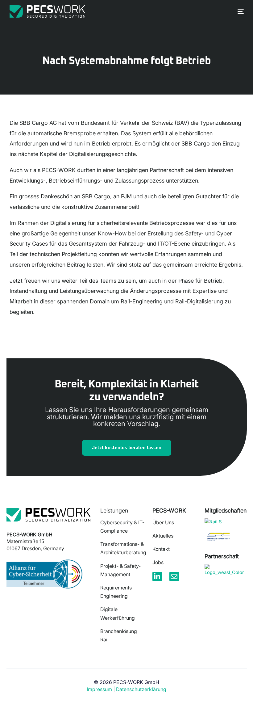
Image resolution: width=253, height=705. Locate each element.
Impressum (99, 689)
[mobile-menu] (237, 11)
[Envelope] (174, 576)
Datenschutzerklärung (141, 689)
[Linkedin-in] (157, 576)
